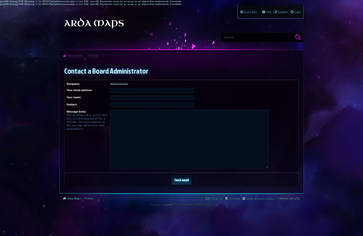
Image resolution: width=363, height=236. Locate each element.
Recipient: (73, 83)
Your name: (74, 97)
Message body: (76, 111)
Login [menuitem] (297, 12)
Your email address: (79, 90)
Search (298, 37)
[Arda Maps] (93, 23)
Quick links (250, 12)
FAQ (268, 12)
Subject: (72, 104)
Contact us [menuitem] (216, 198)
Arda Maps (75, 55)
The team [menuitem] (234, 198)
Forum (93, 55)
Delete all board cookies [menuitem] (260, 198)
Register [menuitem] (283, 12)
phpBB (168, 204)
